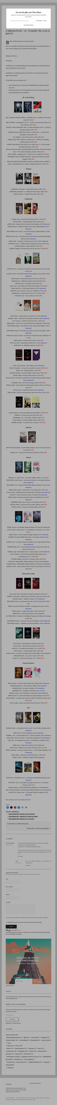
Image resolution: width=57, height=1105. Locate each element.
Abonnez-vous (41, 21)
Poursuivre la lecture (28, 25)
